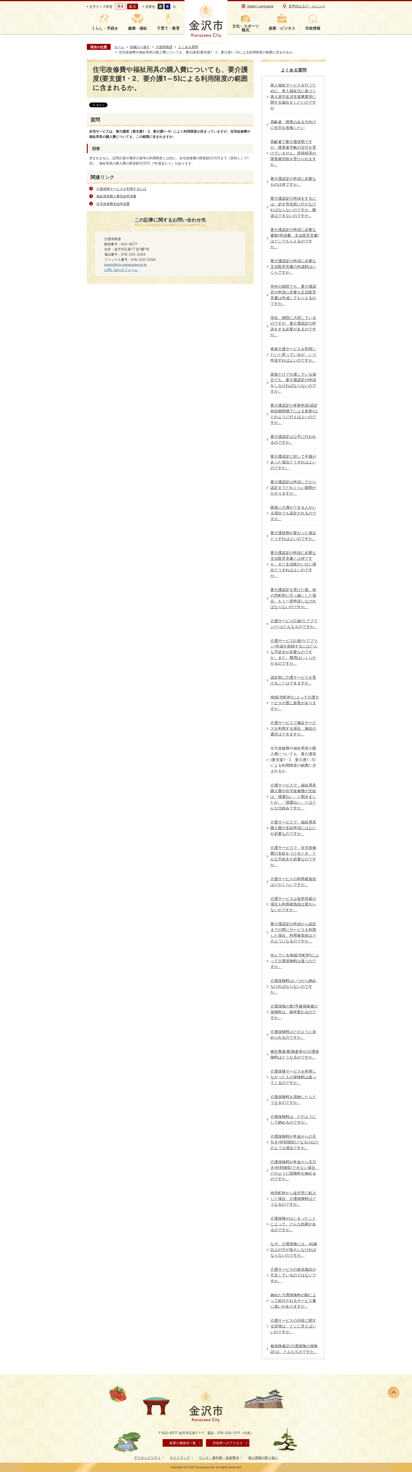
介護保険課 (164, 47)
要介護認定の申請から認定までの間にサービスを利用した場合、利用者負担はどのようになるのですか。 (293, 932)
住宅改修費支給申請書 (113, 204)
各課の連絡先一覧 (182, 1443)
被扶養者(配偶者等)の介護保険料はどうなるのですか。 (294, 1054)
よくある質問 (188, 47)
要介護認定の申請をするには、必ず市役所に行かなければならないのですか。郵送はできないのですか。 (293, 207)
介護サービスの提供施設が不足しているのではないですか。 (293, 1275)
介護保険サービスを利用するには (121, 189)
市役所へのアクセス (228, 1443)
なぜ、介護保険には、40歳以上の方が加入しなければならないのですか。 (293, 1250)
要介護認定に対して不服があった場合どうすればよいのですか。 (293, 462)
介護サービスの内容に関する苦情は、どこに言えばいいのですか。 (293, 1326)
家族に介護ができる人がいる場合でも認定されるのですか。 (293, 513)
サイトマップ (180, 1458)
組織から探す (140, 47)
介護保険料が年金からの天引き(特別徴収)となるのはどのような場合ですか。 (294, 1142)
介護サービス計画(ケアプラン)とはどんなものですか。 (294, 624)
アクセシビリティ (147, 1458)
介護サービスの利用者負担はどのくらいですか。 (293, 882)
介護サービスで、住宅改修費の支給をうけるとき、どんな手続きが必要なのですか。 (293, 856)
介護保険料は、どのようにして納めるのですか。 (293, 1119)
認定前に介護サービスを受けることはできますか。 (293, 680)
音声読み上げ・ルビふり (306, 6)
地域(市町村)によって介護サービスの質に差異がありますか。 (294, 703)
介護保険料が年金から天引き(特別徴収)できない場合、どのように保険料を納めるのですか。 (294, 1170)
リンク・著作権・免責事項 (219, 1458)
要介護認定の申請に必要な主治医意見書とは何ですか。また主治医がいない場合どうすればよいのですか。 (293, 564)
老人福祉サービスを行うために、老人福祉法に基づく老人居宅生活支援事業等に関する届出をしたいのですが (293, 96)
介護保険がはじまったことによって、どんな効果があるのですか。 (293, 1224)
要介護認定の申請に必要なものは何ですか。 (293, 181)
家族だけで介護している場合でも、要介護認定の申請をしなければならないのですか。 (293, 383)
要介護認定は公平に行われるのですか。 (293, 439)
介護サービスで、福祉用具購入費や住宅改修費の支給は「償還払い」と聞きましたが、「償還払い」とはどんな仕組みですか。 (293, 796)
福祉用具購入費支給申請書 (116, 196)
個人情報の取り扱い (263, 1458)
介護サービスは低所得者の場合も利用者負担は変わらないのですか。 (293, 904)
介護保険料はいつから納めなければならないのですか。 (293, 986)
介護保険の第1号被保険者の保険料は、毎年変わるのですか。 (294, 1012)
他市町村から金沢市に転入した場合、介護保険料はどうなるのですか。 (293, 1199)
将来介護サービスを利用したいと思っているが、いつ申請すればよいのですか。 (293, 355)
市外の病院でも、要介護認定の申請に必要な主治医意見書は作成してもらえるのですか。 (293, 295)
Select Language (260, 6)
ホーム (119, 47)
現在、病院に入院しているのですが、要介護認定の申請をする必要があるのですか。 (293, 326)
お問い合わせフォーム (121, 270)
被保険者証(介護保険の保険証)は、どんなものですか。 (294, 1349)
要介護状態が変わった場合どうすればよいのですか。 (293, 536)
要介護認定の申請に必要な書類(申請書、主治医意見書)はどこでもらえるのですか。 (294, 238)
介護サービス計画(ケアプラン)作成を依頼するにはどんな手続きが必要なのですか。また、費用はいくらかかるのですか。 (294, 652)
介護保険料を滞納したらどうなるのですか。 (293, 1100)
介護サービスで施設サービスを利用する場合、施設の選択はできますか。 (293, 728)
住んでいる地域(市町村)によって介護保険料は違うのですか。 (294, 961)
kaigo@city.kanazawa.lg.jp (125, 264)
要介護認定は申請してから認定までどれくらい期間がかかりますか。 (293, 488)
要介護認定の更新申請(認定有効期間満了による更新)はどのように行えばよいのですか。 (294, 414)
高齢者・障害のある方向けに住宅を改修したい (293, 125)
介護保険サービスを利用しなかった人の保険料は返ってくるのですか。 (293, 1077)
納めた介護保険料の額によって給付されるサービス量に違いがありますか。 (293, 1301)
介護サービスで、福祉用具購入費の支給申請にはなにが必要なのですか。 (293, 828)
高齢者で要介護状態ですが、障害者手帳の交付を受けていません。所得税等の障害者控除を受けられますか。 (293, 153)
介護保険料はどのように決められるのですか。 (293, 1034)
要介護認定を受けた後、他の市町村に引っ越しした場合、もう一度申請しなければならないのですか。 (293, 598)
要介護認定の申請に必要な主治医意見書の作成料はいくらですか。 (293, 267)
